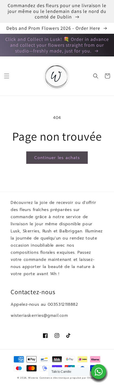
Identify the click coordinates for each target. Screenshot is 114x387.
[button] (6, 76)
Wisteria (33, 378)
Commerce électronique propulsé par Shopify (68, 378)
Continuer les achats (57, 158)
